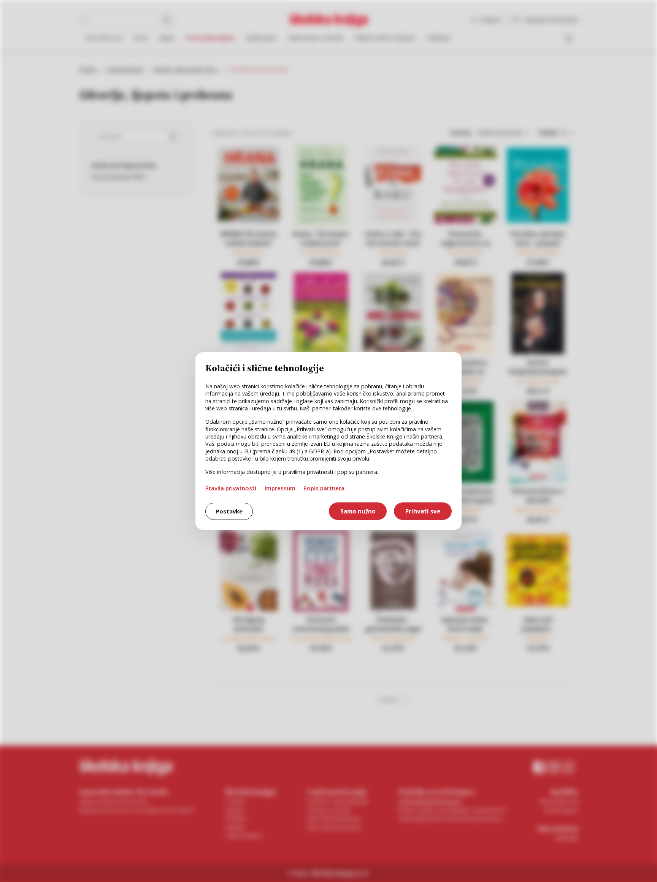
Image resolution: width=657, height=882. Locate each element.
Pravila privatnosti (230, 488)
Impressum (280, 488)
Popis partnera (323, 488)
